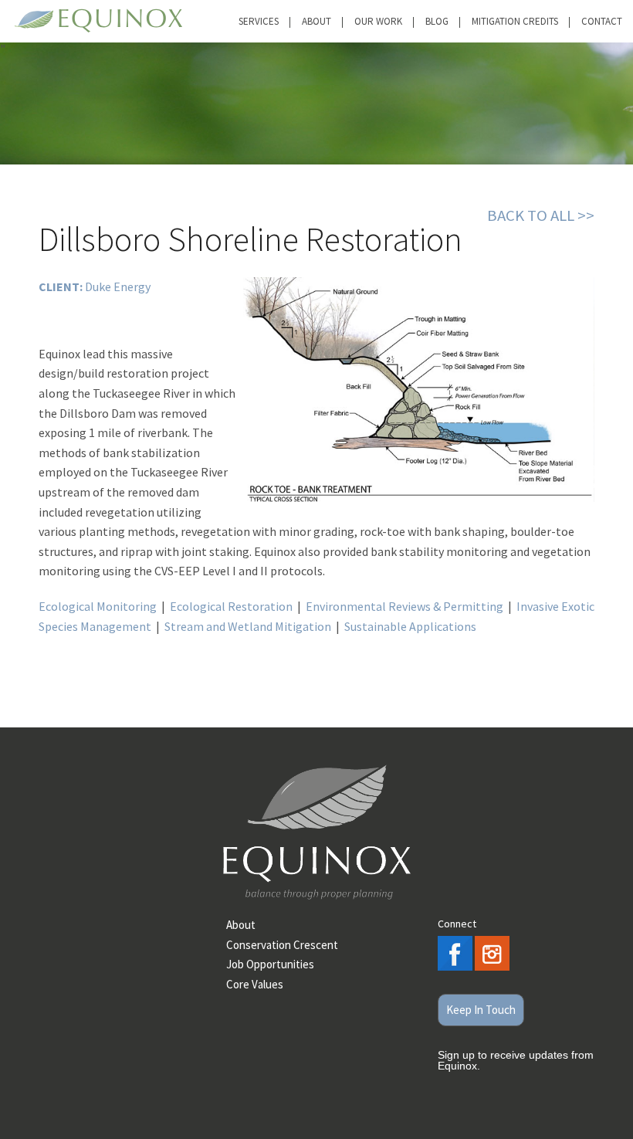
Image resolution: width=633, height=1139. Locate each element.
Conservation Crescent (282, 944)
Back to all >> (540, 215)
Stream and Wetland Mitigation (247, 626)
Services (259, 21)
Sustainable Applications (410, 626)
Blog (437, 21)
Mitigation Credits (515, 21)
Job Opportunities (270, 964)
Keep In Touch (481, 1009)
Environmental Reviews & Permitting (404, 606)
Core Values (254, 984)
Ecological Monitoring (98, 606)
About (316, 21)
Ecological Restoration (231, 606)
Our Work (378, 21)
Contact (601, 21)
